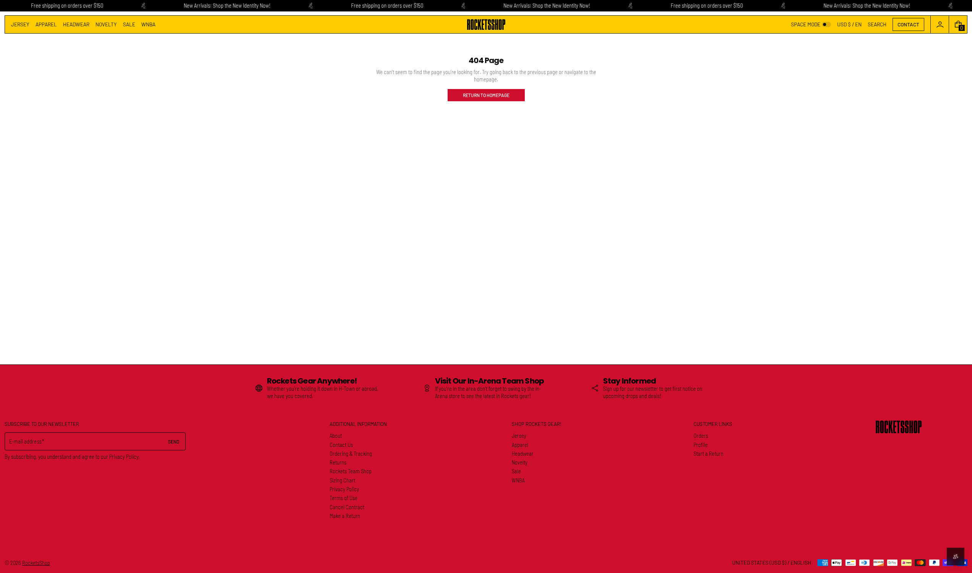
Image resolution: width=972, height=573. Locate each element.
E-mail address (25, 441)
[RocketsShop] (899, 427)
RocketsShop (36, 563)
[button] (877, 24)
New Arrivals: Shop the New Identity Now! (227, 5)
